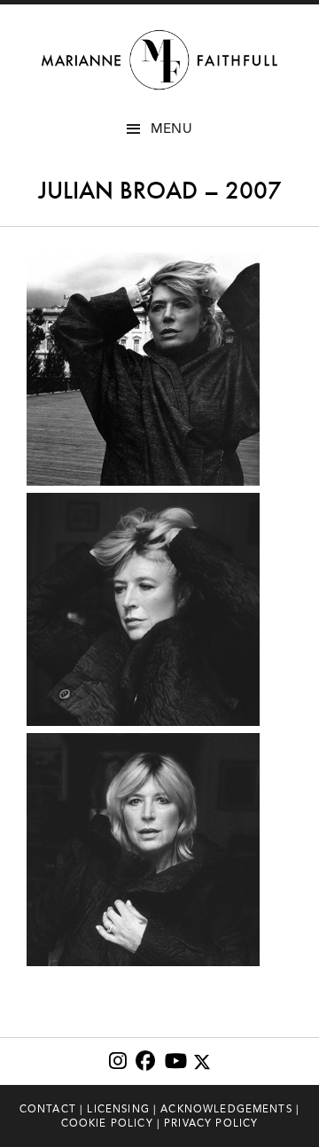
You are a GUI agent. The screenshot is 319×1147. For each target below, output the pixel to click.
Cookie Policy (107, 1123)
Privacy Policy (211, 1123)
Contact (47, 1109)
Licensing (118, 1109)
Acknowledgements (226, 1109)
